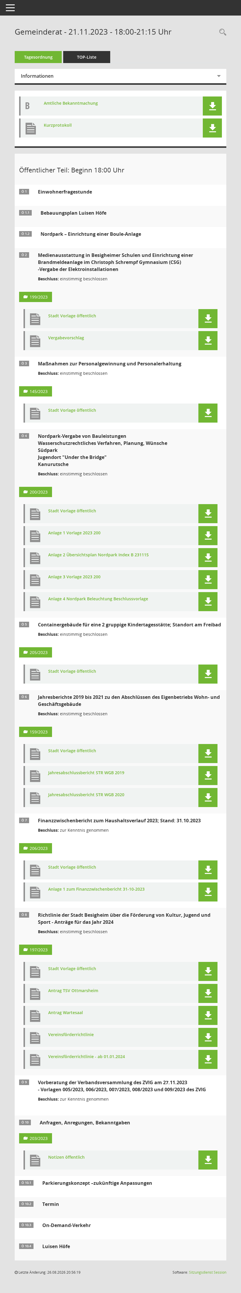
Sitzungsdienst (207, 1272)
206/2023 (39, 848)
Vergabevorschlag (66, 337)
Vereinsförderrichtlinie (71, 1034)
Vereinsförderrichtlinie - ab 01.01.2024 (86, 1056)
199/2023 (39, 297)
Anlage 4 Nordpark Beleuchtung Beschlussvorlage (98, 598)
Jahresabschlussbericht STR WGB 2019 (86, 772)
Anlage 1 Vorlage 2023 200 (74, 533)
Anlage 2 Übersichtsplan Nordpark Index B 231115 (98, 555)
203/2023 (39, 1138)
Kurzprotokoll (58, 125)
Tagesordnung (38, 57)
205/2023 (39, 652)
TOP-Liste (86, 57)
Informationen (37, 76)
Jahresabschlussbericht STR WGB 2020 (86, 794)
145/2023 (39, 391)
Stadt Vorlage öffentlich (72, 315)
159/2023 (39, 732)
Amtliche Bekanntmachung (71, 103)
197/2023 (39, 950)
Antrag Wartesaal (65, 1012)
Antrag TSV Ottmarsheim (73, 990)
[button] (212, 106)
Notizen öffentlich (66, 1157)
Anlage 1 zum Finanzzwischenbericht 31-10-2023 (96, 889)
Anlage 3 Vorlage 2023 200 (74, 577)
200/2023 (39, 492)
